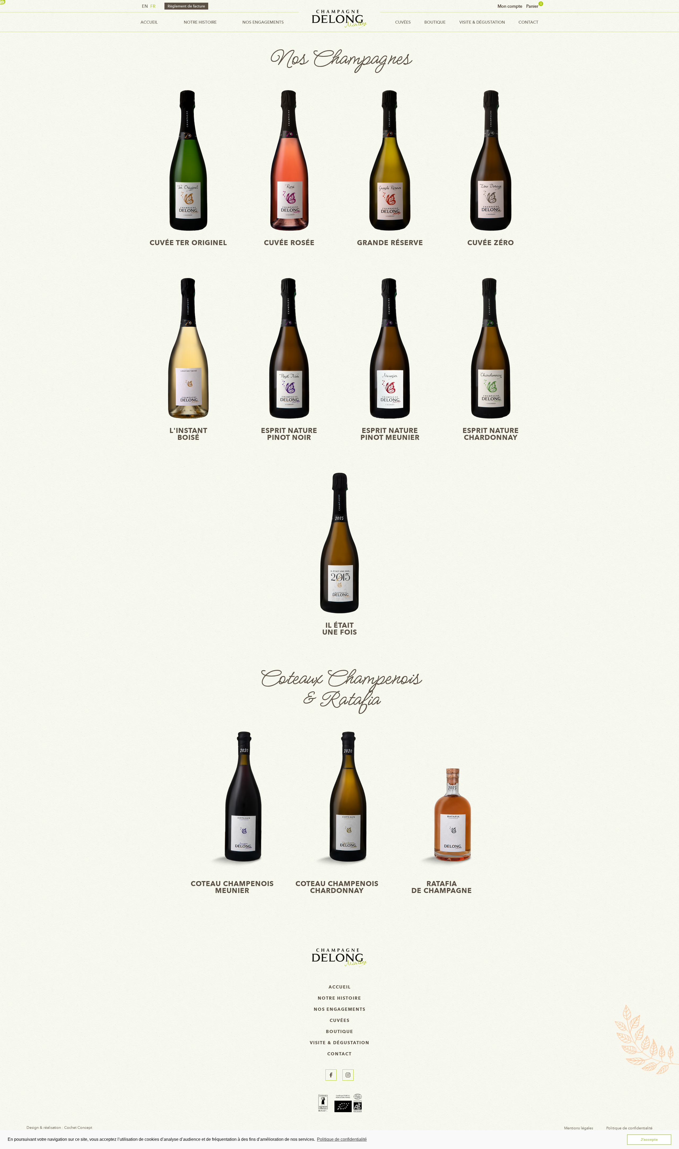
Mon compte (510, 6)
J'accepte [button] (649, 1139)
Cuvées (403, 22)
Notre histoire (200, 22)
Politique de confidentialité (629, 1128)
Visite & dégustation (482, 22)
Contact (528, 22)
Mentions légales (578, 1128)
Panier (532, 6)
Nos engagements (263, 22)
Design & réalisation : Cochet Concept (59, 1128)
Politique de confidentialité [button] (342, 1139)
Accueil (149, 22)
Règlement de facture (186, 6)
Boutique (435, 22)
